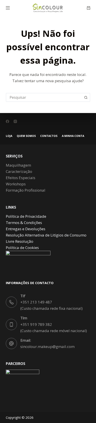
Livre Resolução (19, 241)
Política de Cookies (22, 247)
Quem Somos (26, 136)
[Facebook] (7, 121)
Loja (9, 136)
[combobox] (44, 97)
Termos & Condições (24, 222)
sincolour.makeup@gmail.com (47, 346)
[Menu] (8, 8)
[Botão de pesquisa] (86, 97)
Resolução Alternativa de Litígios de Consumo (46, 235)
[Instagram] (15, 121)
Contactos (48, 136)
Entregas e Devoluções (25, 228)
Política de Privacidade (26, 216)
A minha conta (73, 136)
